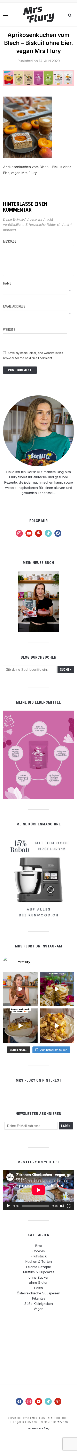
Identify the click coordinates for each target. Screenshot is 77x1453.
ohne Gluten (38, 1282)
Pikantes (38, 1298)
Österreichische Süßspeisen (38, 1293)
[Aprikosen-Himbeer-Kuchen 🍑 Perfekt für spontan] (20, 1025)
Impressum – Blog (38, 1428)
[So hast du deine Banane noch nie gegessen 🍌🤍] (57, 1025)
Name (7, 283)
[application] (38, 1190)
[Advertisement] (38, 1353)
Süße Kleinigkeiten (38, 1304)
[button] (5, 16)
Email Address (14, 306)
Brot (38, 1246)
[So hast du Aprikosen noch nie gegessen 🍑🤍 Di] (20, 989)
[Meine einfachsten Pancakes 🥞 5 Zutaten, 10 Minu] (57, 989)
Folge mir (38, 521)
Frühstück (39, 1256)
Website (9, 330)
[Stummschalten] (62, 1206)
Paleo (38, 1288)
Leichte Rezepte (38, 1267)
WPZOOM (62, 1422)
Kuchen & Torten (38, 1261)
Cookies (38, 1251)
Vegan (38, 1309)
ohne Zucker (39, 1277)
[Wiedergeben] (8, 1206)
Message (9, 241)
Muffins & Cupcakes (38, 1272)
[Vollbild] (69, 1206)
